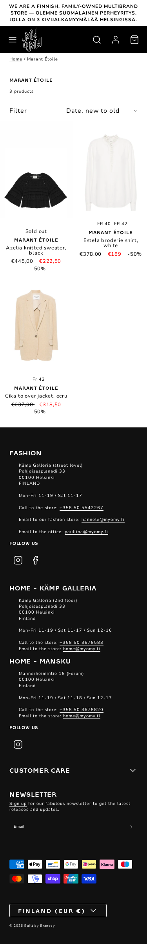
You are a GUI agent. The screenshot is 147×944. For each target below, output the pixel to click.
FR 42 (121, 224)
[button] (12, 39)
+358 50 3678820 (81, 710)
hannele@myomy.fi (103, 519)
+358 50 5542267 (81, 508)
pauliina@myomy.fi (86, 532)
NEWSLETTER (33, 794)
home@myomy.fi (81, 649)
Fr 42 (39, 379)
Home (15, 59)
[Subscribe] (131, 827)
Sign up (18, 804)
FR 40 (104, 224)
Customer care (39, 770)
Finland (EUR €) (52, 910)
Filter (18, 110)
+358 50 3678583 (81, 642)
